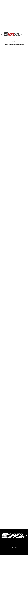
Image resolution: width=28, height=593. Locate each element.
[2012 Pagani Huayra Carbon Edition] (14, 395)
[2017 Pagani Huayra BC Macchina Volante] (14, 275)
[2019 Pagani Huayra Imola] (14, 443)
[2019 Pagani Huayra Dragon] (14, 467)
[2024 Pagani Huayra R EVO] (14, 59)
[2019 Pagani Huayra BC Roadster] (14, 419)
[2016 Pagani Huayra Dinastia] (14, 227)
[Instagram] (18, 542)
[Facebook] (13, 542)
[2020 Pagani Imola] (14, 155)
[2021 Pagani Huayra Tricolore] (14, 131)
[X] (15, 542)
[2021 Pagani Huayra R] (14, 107)
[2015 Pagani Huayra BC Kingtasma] (14, 299)
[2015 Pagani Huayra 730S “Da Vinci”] (14, 323)
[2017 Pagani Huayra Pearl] (14, 251)
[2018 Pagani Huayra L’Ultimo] (14, 179)
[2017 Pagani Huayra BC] (14, 491)
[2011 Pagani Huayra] (14, 515)
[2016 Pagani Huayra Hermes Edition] (14, 203)
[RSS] (20, 542)
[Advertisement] (14, 16)
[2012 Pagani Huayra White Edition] (14, 371)
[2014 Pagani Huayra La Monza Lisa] (14, 347)
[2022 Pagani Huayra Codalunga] (14, 83)
